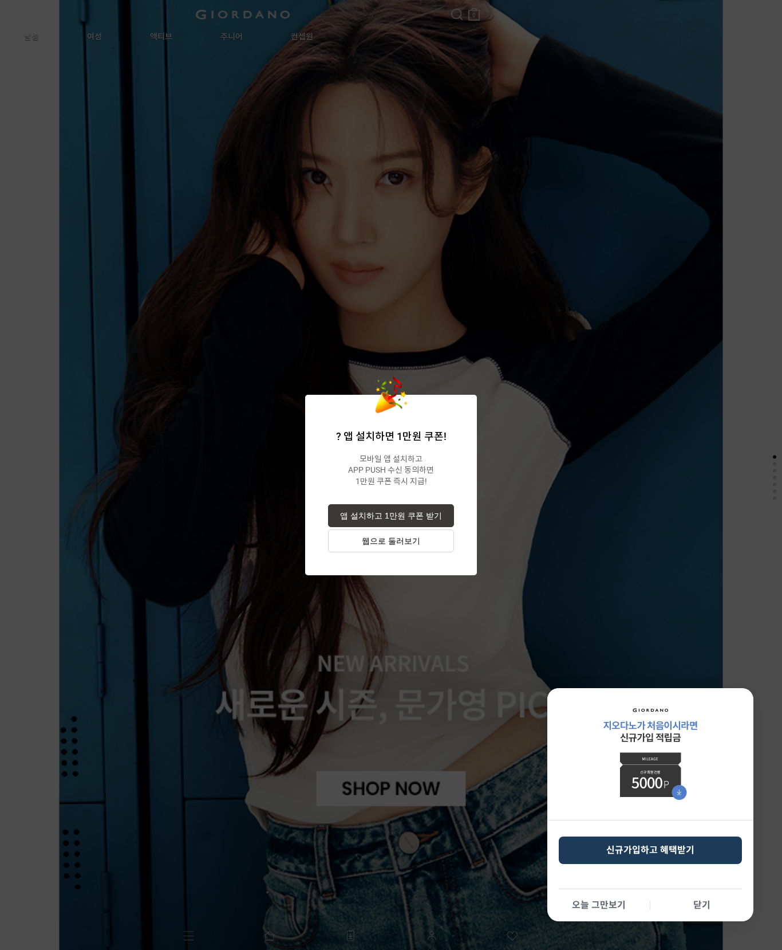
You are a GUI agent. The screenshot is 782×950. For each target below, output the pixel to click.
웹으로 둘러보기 (391, 540)
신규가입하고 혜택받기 (650, 850)
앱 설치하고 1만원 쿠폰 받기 (391, 515)
